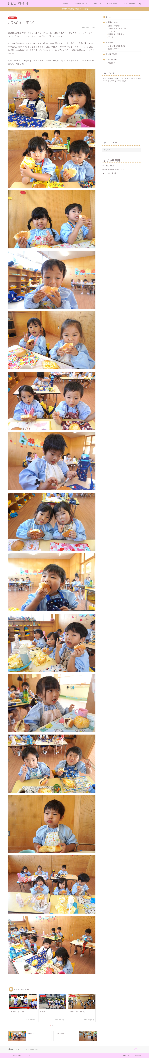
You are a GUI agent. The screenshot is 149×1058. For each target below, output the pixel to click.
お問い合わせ (129, 4)
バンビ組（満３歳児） (117, 46)
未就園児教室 (112, 4)
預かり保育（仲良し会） (118, 28)
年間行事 (111, 31)
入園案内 (97, 4)
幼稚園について (81, 4)
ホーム (66, 4)
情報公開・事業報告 (116, 34)
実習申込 (111, 63)
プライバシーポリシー (17, 1055)
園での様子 (12, 17)
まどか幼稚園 (17, 3)
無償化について (114, 49)
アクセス (111, 37)
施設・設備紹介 (114, 26)
